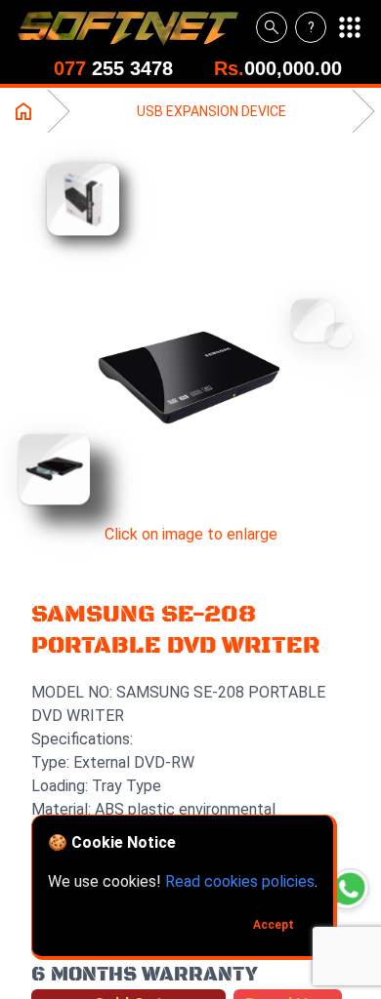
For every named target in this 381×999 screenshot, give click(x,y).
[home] (136, 27)
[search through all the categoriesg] (271, 27)
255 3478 (113, 68)
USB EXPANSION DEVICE (211, 111)
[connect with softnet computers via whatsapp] (348, 888)
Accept (273, 925)
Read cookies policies (240, 881)
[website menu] (349, 27)
